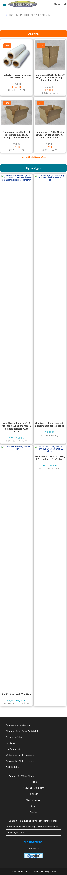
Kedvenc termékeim (33, 787)
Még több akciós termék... (34, 157)
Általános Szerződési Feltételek (22, 731)
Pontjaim (33, 793)
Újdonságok (33, 168)
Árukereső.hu (33, 848)
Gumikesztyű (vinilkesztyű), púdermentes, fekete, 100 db (49, 424)
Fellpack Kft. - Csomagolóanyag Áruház (38, 871)
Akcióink (33, 33)
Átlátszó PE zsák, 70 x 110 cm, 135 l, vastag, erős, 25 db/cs (50, 458)
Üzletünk (10, 743)
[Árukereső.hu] (33, 843)
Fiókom (34, 781)
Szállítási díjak (13, 767)
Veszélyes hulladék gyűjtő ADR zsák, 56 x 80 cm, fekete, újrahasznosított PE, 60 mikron (16, 427)
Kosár (33, 805)
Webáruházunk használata (20, 755)
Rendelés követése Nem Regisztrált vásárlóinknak (32, 826)
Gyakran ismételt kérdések (20, 761)
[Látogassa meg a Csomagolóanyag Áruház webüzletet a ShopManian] (33, 855)
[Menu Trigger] (5, 5)
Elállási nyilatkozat (15, 832)
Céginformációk (14, 737)
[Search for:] (63, 4)
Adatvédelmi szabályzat (18, 725)
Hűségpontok (13, 749)
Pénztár (33, 811)
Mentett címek (33, 799)
